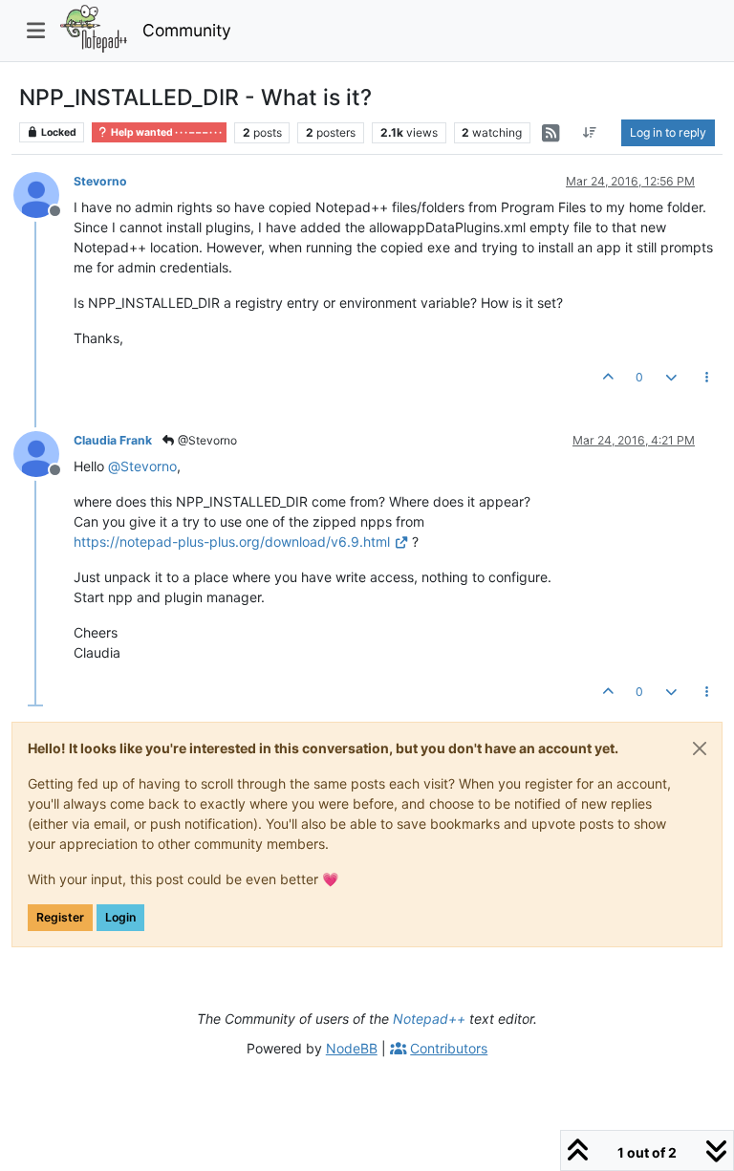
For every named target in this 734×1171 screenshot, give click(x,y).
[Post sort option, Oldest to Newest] (590, 132)
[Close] (700, 748)
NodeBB (352, 1048)
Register (60, 917)
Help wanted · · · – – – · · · (165, 132)
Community (186, 30)
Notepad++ (429, 1018)
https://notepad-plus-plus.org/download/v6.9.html (232, 541)
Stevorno (100, 181)
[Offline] (43, 193)
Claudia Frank (113, 440)
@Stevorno (206, 440)
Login (120, 917)
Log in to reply (668, 132)
